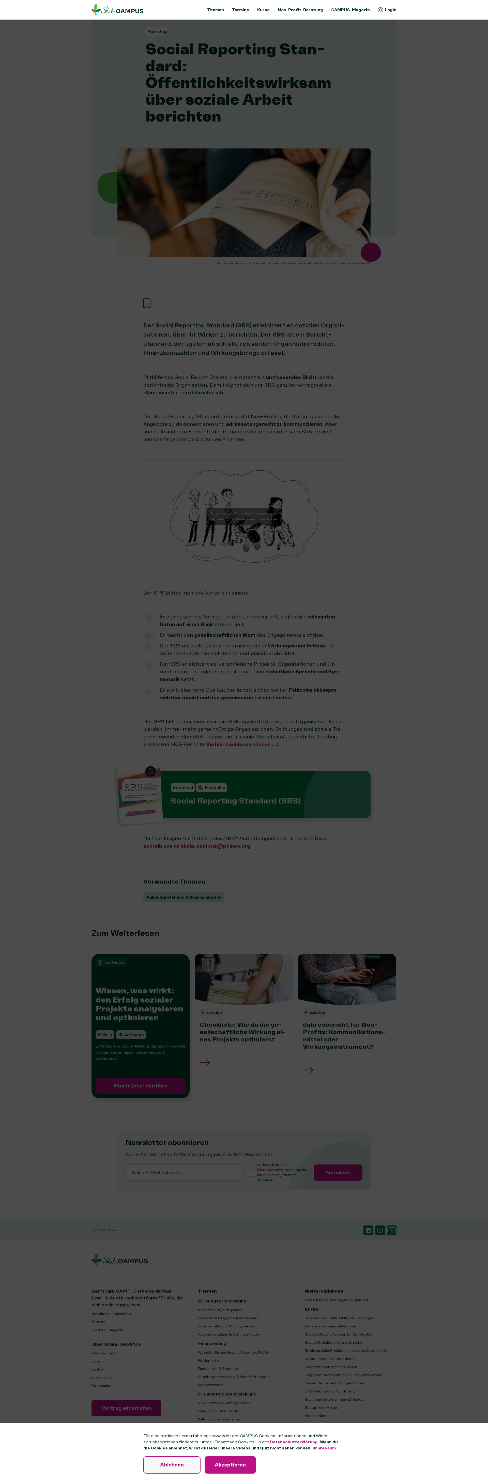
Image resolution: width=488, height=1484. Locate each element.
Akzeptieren (230, 1465)
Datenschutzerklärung (294, 1442)
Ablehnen (172, 1465)
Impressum (324, 1448)
